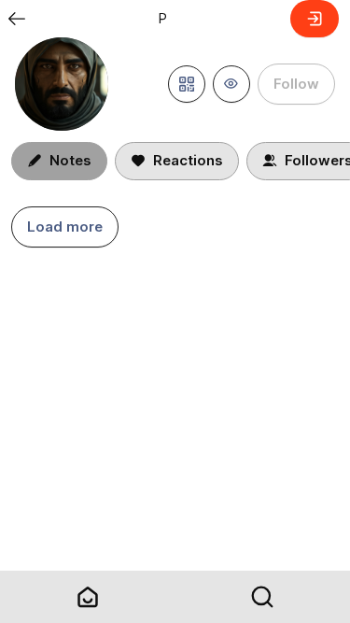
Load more (65, 226)
